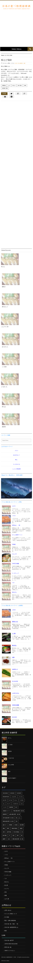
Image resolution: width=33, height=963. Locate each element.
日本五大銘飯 (15, 563)
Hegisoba (5, 793)
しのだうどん (15, 693)
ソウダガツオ (15, 803)
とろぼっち (4, 386)
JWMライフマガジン (9, 950)
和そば (4, 406)
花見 (13, 835)
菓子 (18, 835)
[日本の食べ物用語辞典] (16, 7)
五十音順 (6, 917)
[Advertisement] (16, 27)
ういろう (21, 796)
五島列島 (11, 807)
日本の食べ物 (5, 63)
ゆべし (10, 738)
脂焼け (4, 286)
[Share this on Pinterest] (5, 96)
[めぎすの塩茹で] (4, 779)
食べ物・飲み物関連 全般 (20, 63)
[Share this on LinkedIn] (11, 96)
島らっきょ (18, 817)
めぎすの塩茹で (12, 778)
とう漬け (4, 366)
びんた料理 (11, 764)
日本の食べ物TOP (9, 940)
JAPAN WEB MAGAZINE (11, 943)
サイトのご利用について (10, 913)
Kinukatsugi (6, 796)
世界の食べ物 (7, 947)
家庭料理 (5, 814)
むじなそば (15, 681)
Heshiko (12, 793)
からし (15, 800)
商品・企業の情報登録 (10, 920)
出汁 (16, 807)
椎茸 (8, 828)
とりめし (22, 800)
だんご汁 (14, 554)
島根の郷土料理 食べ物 (8, 821)
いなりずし (14, 796)
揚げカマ (5, 824)
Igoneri (19, 793)
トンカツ (5, 807)
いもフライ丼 (4, 326)
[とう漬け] (11, 359)
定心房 (6, 885)
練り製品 (20, 85)
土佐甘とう (15, 669)
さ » (6, 55)
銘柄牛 (4, 838)
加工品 (12, 63)
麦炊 (9, 771)
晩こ (16, 459)
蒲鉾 (25, 85)
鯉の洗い (14, 645)
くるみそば (11, 758)
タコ (22, 803)
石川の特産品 (16, 831)
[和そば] (11, 399)
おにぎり (5, 800)
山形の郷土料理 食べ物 (14, 814)
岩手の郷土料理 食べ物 (8, 817)
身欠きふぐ (5, 306)
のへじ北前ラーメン (17, 534)
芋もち (3, 266)
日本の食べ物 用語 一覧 (11, 924)
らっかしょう (15, 573)
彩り (17, 821)
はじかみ (14, 717)
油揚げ (21, 828)
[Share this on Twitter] (11, 93)
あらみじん (5, 346)
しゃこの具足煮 (16, 469)
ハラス (14, 515)
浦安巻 (4, 426)
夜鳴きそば (15, 621)
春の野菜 (22, 824)
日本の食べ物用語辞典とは (11, 927)
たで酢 (14, 633)
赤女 (5, 892)
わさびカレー (16, 455)
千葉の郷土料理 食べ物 (18, 810)
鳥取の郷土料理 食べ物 (17, 838)
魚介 (9, 838)
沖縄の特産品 (14, 828)
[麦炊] (4, 773)
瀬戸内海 (9, 831)
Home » (3, 55)
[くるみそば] (4, 759)
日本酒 (15, 824)
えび (9, 85)
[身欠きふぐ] (11, 299)
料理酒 (10, 824)
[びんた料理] (4, 766)
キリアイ (6, 888)
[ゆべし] (4, 739)
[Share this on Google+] (24, 93)
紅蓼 (13, 657)
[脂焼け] (11, 279)
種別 (5, 930)
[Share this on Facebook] (18, 93)
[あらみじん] (11, 339)
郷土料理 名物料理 (9, 733)
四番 (5, 895)
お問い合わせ (7, 910)
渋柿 (4, 831)
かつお (10, 800)
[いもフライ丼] (10, 319)
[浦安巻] (11, 419)
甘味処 (14, 544)
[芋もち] (10, 259)
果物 (4, 828)
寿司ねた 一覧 (16, 525)
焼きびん (14, 592)
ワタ (13, 582)
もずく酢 (6, 899)
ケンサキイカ (16, 464)
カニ (4, 803)
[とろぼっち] (10, 379)
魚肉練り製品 (5, 88)
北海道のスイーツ (6, 810)
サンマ (8, 803)
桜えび (13, 85)
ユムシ (16, 450)
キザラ (14, 506)
